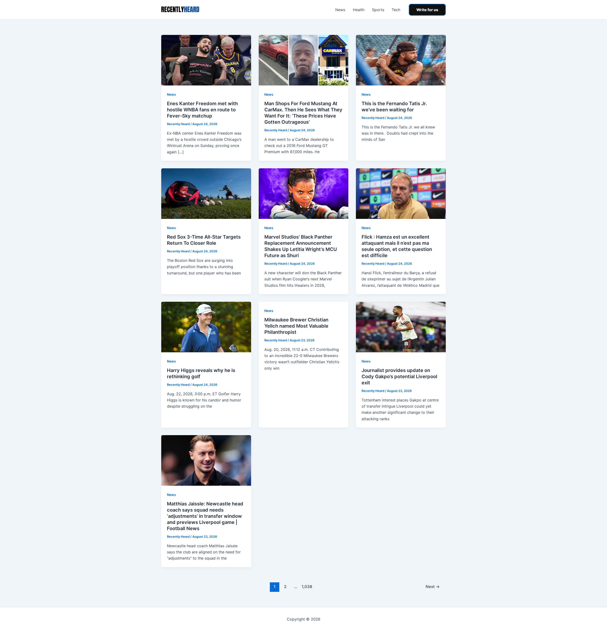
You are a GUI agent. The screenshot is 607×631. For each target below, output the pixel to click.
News (340, 9)
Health (358, 9)
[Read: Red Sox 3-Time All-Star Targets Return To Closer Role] (206, 193)
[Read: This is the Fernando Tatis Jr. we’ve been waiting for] (401, 59)
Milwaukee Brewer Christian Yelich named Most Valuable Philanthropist (296, 326)
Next (433, 586)
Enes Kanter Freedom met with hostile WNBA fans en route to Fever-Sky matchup (202, 110)
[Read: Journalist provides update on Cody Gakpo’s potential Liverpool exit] (401, 326)
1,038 (306, 586)
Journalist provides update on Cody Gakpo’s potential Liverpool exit (399, 376)
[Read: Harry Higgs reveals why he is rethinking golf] (206, 326)
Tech (396, 9)
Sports (378, 9)
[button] (427, 10)
